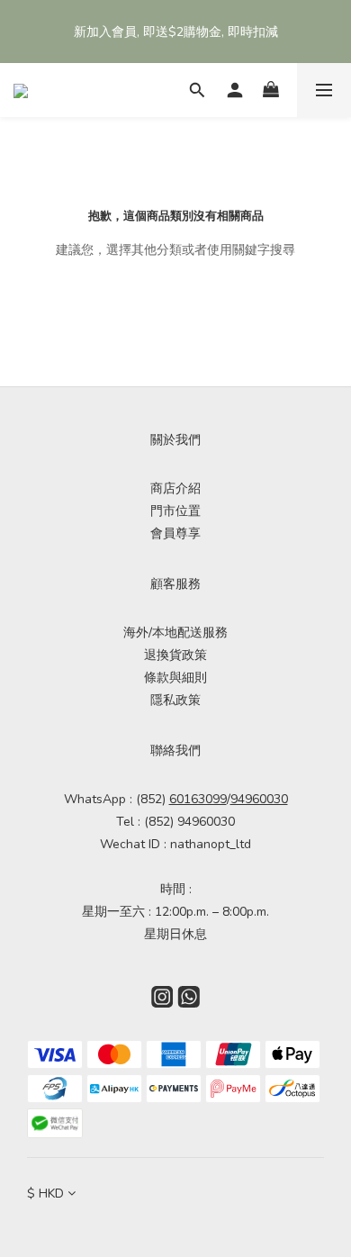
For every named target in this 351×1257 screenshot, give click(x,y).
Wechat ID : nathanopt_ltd (175, 844)
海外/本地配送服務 (175, 632)
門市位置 (175, 511)
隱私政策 (175, 700)
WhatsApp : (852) (145, 799)
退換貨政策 (175, 655)
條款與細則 (175, 677)
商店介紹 (175, 488)
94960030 (259, 799)
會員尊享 (175, 533)
